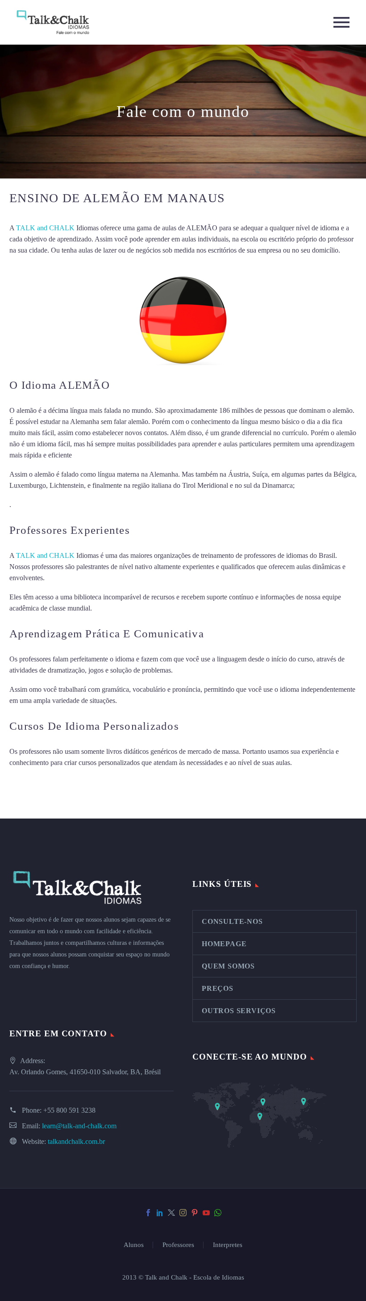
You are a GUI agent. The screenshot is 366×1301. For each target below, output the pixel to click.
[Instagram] (183, 1212)
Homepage (224, 944)
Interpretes (227, 1245)
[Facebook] (148, 1212)
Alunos (134, 1245)
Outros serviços (239, 1010)
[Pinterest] (194, 1212)
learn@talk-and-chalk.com (79, 1126)
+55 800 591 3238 (69, 1110)
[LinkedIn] (159, 1212)
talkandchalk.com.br (76, 1141)
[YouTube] (206, 1212)
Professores (178, 1245)
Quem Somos (228, 966)
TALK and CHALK (45, 228)
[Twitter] (171, 1212)
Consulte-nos (232, 921)
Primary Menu (341, 22)
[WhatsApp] (217, 1212)
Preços (217, 988)
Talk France (29, 504)
